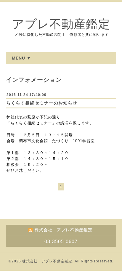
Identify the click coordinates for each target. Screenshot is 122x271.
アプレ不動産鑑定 (61, 24)
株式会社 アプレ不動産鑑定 (47, 261)
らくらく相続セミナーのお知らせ (41, 102)
